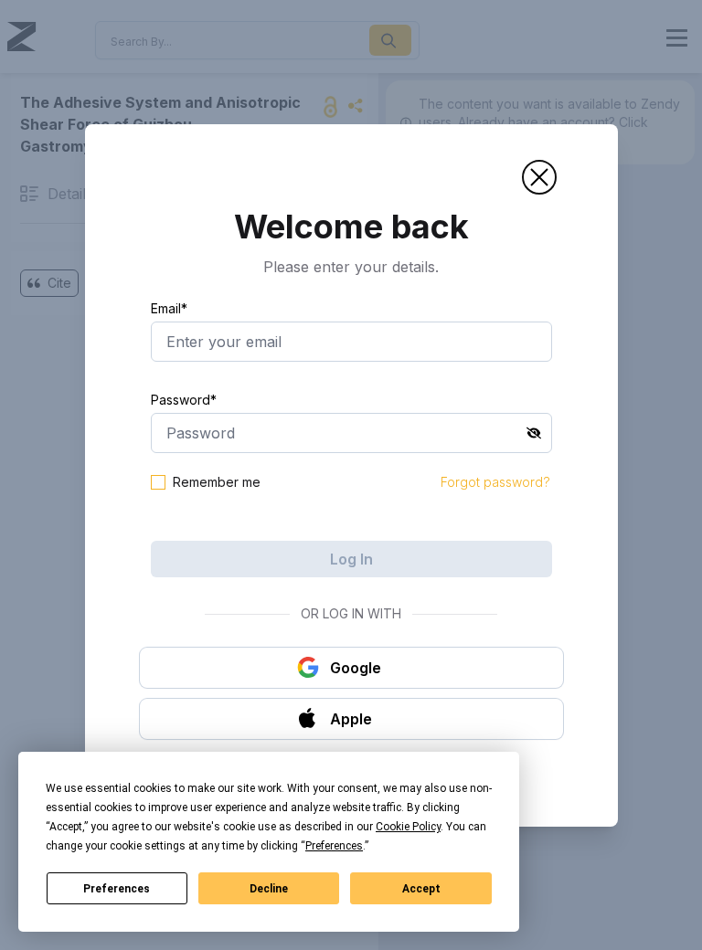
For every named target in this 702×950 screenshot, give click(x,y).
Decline (269, 888)
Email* (169, 308)
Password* (184, 399)
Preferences (116, 888)
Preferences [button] (334, 845)
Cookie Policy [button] (408, 826)
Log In (351, 559)
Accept (421, 888)
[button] (539, 177)
